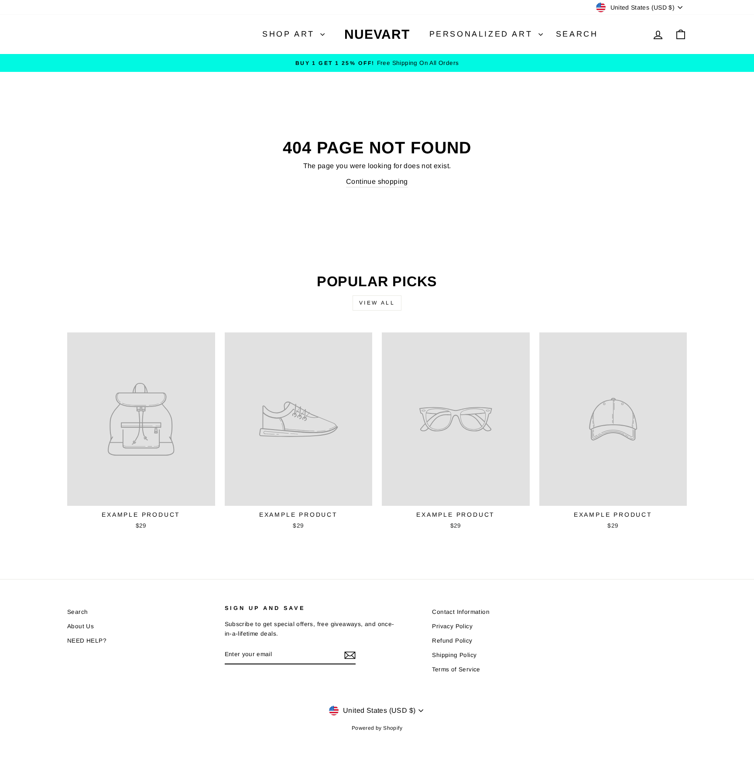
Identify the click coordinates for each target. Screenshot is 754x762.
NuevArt (376, 34)
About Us (80, 626)
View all (377, 303)
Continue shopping (377, 181)
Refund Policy (452, 640)
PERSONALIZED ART (482, 34)
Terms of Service (456, 669)
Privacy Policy (452, 626)
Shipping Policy (454, 655)
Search (577, 34)
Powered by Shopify (377, 728)
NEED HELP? (86, 640)
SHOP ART (290, 34)
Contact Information (461, 612)
